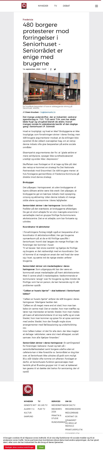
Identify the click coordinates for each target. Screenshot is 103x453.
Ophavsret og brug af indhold (71, 423)
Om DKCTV (70, 405)
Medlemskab (71, 413)
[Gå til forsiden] (24, 6)
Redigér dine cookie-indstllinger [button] (19, 447)
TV (39, 401)
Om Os (68, 401)
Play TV (41, 409)
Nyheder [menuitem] (43, 6)
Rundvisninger (59, 422)
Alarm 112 (29, 409)
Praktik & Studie (56, 416)
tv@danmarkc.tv (48, 112)
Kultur (27, 413)
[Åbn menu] (95, 5)
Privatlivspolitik (74, 430)
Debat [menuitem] (66, 6)
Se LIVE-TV (42, 405)
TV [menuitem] (55, 6)
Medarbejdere (73, 409)
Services (56, 401)
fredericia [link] (28, 19)
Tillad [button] (41, 447)
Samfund (28, 416)
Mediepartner (59, 405)
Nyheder (28, 401)
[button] (51, 69)
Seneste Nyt (30, 405)
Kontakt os (71, 416)
